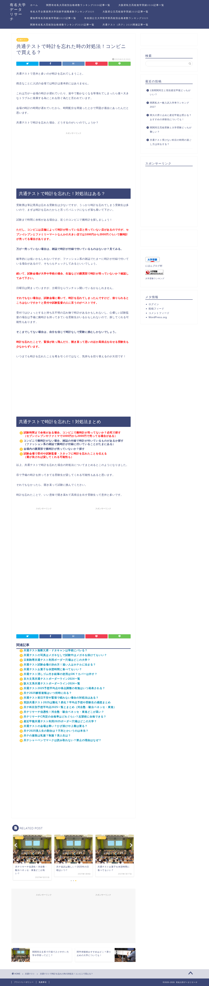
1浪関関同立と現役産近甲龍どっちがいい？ (170, 92)
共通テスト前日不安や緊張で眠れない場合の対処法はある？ (61, 697)
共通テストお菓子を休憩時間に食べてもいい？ (53, 669)
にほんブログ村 (153, 266)
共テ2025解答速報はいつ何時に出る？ (48, 693)
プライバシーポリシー (24, 982)
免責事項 (43, 982)
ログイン (154, 304)
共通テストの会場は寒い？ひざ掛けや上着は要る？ (56, 726)
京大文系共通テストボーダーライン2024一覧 (52, 678)
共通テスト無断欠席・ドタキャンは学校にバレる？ (56, 650)
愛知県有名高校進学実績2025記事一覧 (53, 18)
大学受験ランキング (154, 278)
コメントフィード (159, 313)
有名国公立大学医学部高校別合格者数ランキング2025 (116, 18)
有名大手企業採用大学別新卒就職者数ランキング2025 (62, 11)
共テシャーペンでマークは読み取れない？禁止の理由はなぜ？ (62, 740)
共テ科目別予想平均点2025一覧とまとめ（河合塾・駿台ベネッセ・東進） (70, 707)
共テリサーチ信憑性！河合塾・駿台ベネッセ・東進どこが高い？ (64, 711)
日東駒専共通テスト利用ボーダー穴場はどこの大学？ (57, 659)
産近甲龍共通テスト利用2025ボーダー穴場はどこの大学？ (60, 721)
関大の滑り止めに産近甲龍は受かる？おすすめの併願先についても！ (171, 117)
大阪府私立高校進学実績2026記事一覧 (141, 5)
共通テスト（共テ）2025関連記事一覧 (125, 24)
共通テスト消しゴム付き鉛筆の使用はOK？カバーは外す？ (60, 674)
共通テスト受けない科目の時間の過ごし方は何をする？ (171, 142)
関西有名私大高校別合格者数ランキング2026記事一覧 (78, 5)
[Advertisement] (73, 159)
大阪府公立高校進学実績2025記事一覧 (125, 11)
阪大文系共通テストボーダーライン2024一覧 (52, 683)
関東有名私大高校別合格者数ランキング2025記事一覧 (62, 24)
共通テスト (22, 40)
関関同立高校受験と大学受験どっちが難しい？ (171, 129)
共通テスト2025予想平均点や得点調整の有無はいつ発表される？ (64, 688)
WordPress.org (158, 317)
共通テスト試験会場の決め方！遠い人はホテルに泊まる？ (60, 664)
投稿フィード (156, 308)
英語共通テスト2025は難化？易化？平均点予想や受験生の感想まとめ (67, 702)
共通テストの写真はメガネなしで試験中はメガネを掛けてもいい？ (65, 655)
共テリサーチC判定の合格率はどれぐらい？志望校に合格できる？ (65, 716)
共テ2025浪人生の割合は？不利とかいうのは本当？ (56, 730)
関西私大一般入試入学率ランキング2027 (169, 105)
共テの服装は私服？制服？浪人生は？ (47, 735)
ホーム (34, 5)
